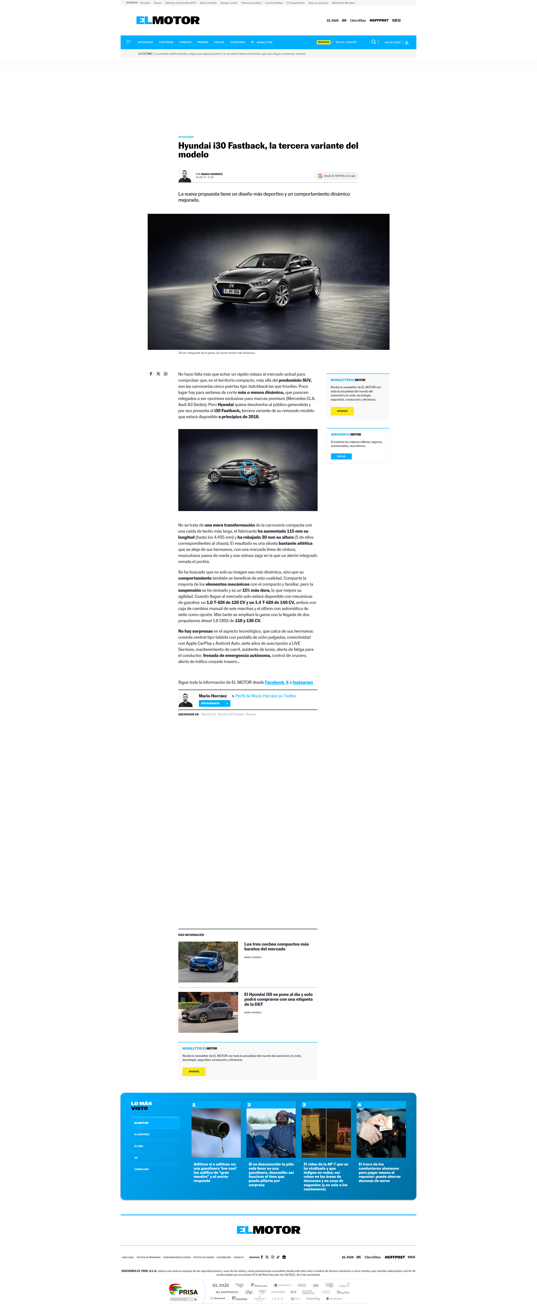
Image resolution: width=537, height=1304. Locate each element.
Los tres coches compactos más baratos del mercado (276, 946)
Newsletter (264, 42)
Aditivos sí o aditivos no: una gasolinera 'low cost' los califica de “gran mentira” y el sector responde (215, 1172)
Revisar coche (229, 2)
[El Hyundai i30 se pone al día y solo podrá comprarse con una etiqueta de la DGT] (208, 1012)
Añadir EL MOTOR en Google (339, 175)
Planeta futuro (324, 1292)
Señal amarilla (208, 2)
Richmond (218, 1298)
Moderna (239, 1298)
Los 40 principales (241, 1285)
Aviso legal (128, 1257)
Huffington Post (226, 1292)
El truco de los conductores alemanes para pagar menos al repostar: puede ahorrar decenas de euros (380, 1172)
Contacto (238, 1257)
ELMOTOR (141, 1122)
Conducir (185, 42)
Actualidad (145, 42)
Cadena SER (300, 1285)
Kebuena (339, 1292)
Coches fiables (274, 2)
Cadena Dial (293, 1292)
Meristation (333, 1298)
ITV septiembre (296, 2)
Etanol (158, 2)
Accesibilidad (223, 1257)
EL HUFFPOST (142, 1134)
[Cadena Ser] (396, 20)
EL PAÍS (138, 1146)
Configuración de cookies (177, 1257)
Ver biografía (210, 703)
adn (328, 1285)
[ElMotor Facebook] (262, 1257)
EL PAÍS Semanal (309, 1292)
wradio (261, 1292)
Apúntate (194, 1071)
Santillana (260, 1285)
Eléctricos (166, 42)
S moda (295, 1298)
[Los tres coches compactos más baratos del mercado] (208, 962)
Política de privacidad (148, 1257)
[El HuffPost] (379, 20)
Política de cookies (203, 1257)
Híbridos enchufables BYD (181, 2)
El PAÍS (221, 1285)
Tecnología (237, 42)
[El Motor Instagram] (272, 1257)
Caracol (343, 1285)
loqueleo (313, 1298)
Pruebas (203, 42)
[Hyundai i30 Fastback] (248, 471)
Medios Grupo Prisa (183, 1299)
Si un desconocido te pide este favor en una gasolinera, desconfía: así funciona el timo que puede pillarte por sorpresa (271, 1174)
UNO (249, 1292)
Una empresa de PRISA (183, 1289)
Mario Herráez (212, 174)
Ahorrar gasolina (319, 2)
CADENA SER (141, 1169)
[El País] (333, 20)
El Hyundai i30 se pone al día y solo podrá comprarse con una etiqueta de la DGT (278, 999)
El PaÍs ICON (277, 1298)
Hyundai (251, 714)
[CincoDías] (358, 20)
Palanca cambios (251, 2)
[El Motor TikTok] (278, 1257)
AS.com (314, 1285)
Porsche (145, 2)
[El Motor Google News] (284, 1257)
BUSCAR (341, 456)
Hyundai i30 (208, 714)
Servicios (323, 42)
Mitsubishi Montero (343, 2)
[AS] (344, 20)
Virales (219, 42)
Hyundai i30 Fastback (231, 714)
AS (135, 1157)
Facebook (274, 682)
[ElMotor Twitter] (267, 1258)
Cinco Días (277, 1292)
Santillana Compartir (282, 1285)
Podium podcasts (259, 1298)
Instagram (303, 682)
